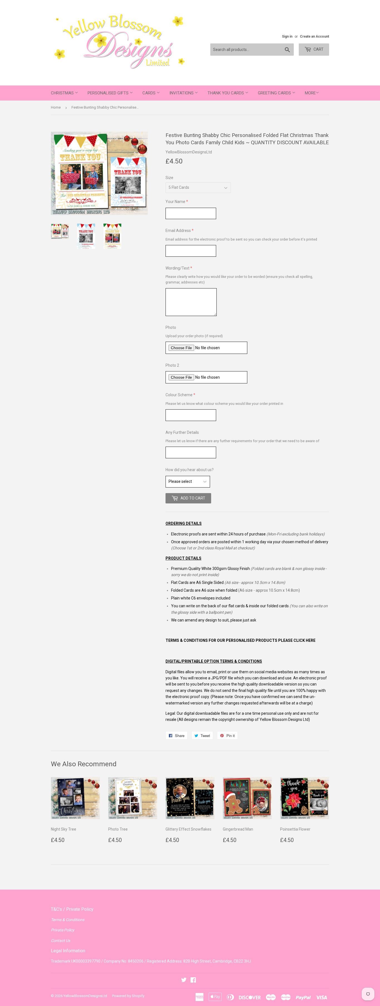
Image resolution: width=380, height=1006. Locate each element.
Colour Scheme (179, 395)
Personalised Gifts (109, 93)
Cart (318, 49)
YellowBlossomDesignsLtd (85, 996)
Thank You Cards (226, 93)
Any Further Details (182, 432)
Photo (171, 327)
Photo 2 (172, 365)
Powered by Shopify (128, 996)
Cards (149, 93)
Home (56, 107)
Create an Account (314, 36)
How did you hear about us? (190, 469)
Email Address (178, 230)
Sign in (287, 36)
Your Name (175, 201)
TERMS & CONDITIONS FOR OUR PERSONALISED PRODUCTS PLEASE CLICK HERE (240, 640)
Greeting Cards (275, 93)
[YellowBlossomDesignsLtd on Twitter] (184, 980)
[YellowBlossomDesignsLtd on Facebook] (193, 980)
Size (169, 177)
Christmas (63, 93)
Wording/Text (177, 268)
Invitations (182, 93)
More (310, 93)
